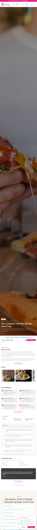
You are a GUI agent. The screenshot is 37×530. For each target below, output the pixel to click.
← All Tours (3, 319)
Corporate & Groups (18, 4)
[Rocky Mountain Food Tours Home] (6, 4)
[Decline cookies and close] (34, 517)
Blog (31, 4)
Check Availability (18, 363)
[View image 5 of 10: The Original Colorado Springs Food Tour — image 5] (23, 376)
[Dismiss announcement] (35, 0)
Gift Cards (34, 4)
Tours (13, 4)
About (23, 4)
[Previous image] (14, 384)
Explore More (27, 4)
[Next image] (23, 384)
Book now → (26, 0)
